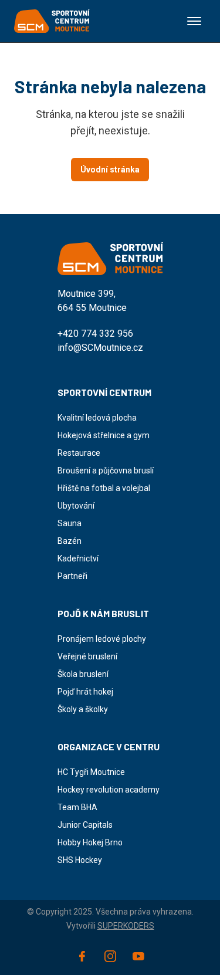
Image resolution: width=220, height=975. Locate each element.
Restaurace (78, 453)
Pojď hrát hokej (85, 691)
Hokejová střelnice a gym (103, 435)
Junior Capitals (85, 825)
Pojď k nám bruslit (103, 613)
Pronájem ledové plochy (101, 639)
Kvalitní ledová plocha (97, 417)
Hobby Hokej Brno (90, 842)
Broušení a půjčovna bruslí (105, 470)
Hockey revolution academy (108, 789)
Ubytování (75, 505)
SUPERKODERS (125, 925)
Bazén (69, 541)
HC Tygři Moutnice (91, 772)
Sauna (69, 523)
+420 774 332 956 (95, 333)
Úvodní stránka (110, 169)
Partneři (72, 576)
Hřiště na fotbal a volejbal (103, 488)
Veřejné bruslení (87, 656)
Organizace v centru (108, 746)
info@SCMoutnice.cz (100, 347)
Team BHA (77, 807)
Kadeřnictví (78, 558)
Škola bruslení (83, 674)
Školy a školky (82, 709)
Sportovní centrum (104, 392)
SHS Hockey (79, 860)
